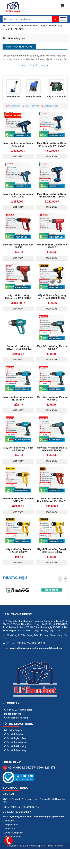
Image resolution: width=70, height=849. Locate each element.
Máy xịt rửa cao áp (56, 96)
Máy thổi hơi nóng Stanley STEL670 (18, 500)
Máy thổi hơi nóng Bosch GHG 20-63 (18, 195)
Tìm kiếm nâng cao (14, 38)
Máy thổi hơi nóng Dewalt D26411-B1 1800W (52, 550)
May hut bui (8, 820)
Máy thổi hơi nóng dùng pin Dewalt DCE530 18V (52, 296)
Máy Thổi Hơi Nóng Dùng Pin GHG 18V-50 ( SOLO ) (52, 144)
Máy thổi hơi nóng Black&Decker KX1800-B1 (52, 500)
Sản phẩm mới (14, 106)
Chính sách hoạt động (15, 750)
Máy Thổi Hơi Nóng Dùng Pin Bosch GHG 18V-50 (52, 195)
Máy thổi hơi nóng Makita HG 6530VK (18, 449)
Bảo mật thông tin (13, 730)
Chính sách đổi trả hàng (16, 717)
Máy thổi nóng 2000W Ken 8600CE (52, 246)
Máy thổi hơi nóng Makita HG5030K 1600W (52, 449)
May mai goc (9, 828)
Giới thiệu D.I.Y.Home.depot (18, 710)
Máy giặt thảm (33, 96)
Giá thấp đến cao (51, 106)
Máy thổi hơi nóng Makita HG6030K (52, 347)
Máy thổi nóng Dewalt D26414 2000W (18, 550)
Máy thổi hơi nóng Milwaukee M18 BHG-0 (18, 296)
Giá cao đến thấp (32, 106)
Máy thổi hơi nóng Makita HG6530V (52, 398)
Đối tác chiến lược (13, 714)
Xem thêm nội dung (33, 65)
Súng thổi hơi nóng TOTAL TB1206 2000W (18, 347)
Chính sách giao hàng (15, 738)
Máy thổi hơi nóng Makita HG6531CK (18, 398)
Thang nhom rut (10, 824)
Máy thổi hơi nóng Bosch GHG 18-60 (18, 144)
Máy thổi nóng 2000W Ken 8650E (18, 246)
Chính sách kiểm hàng (15, 746)
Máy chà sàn (13, 96)
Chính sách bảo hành (14, 734)
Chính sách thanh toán (15, 742)
